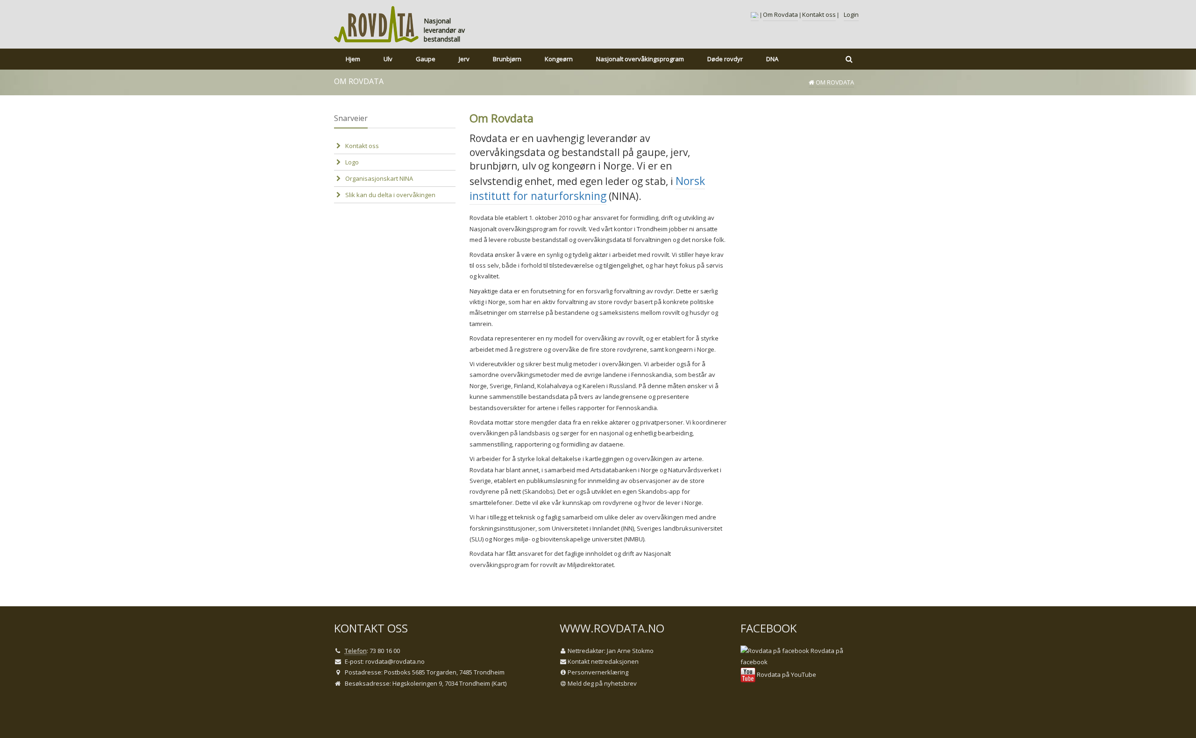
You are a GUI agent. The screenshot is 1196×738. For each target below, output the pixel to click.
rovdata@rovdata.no (395, 661)
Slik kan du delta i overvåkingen (390, 195)
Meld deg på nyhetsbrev (602, 683)
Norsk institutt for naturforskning (587, 188)
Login (851, 14)
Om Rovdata (780, 14)
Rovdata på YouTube (785, 674)
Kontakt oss (819, 14)
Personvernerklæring (598, 672)
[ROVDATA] (376, 24)
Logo (352, 162)
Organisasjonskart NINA (379, 178)
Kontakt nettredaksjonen (603, 661)
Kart (499, 683)
